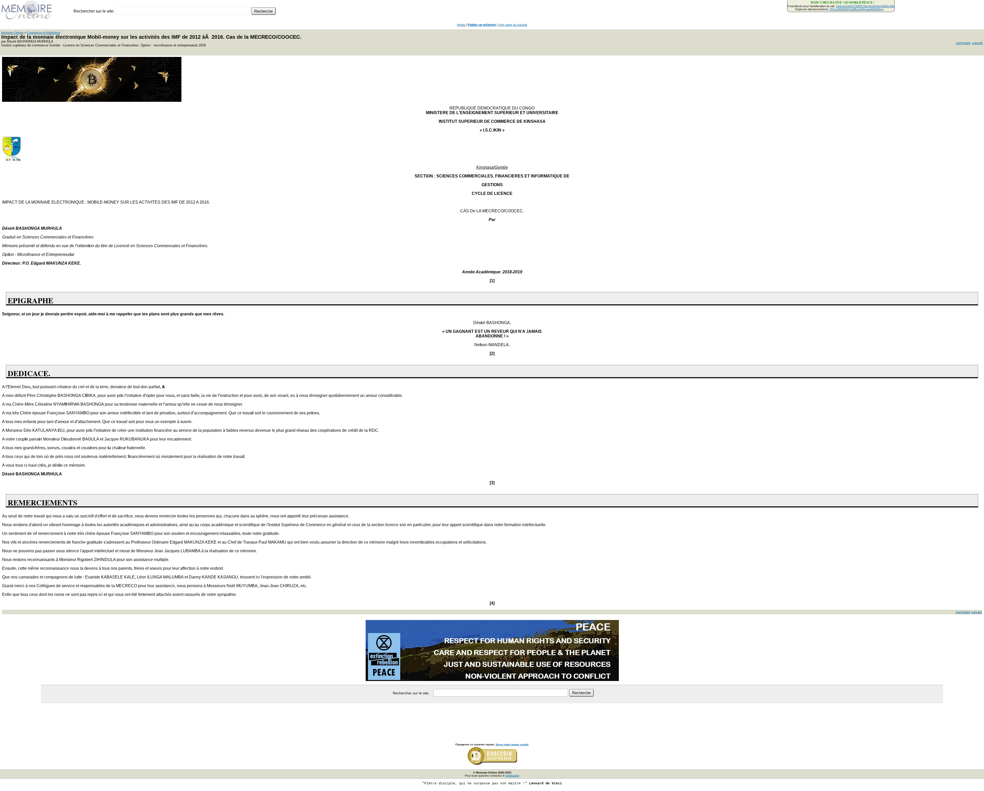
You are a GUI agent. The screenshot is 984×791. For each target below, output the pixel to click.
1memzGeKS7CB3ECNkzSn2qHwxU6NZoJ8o (865, 6)
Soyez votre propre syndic (512, 744)
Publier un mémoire (482, 25)
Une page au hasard (512, 25)
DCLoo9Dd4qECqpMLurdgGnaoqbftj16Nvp (856, 9)
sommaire (963, 43)
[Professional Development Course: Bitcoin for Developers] (91, 100)
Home (461, 25)
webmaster (512, 775)
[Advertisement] (492, 717)
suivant (977, 43)
